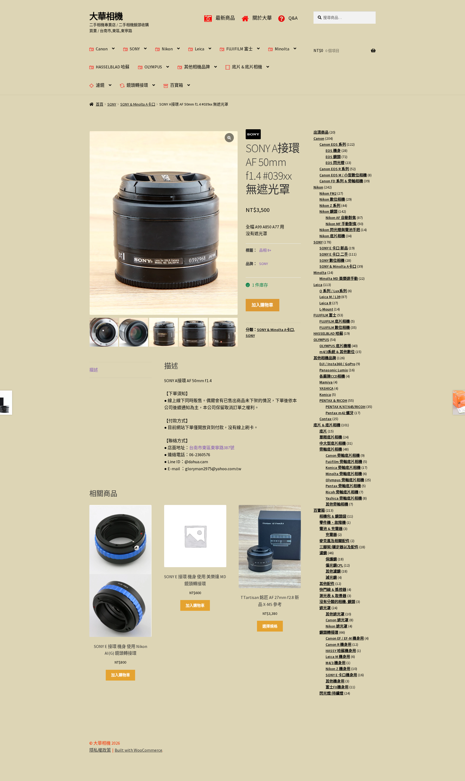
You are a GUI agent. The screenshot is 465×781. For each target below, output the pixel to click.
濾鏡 (100, 85)
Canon (102, 48)
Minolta (282, 48)
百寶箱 (176, 85)
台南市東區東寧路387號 (211, 447)
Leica (199, 48)
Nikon (167, 48)
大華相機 (106, 16)
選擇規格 (269, 626)
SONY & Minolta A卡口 (137, 104)
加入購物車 (262, 305)
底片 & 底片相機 (247, 66)
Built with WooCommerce (138, 750)
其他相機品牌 (197, 66)
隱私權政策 (100, 750)
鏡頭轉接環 (137, 85)
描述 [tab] (93, 369)
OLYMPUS (153, 66)
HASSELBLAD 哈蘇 (112, 66)
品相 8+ (265, 250)
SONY (135, 48)
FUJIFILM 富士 (239, 48)
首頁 (99, 104)
